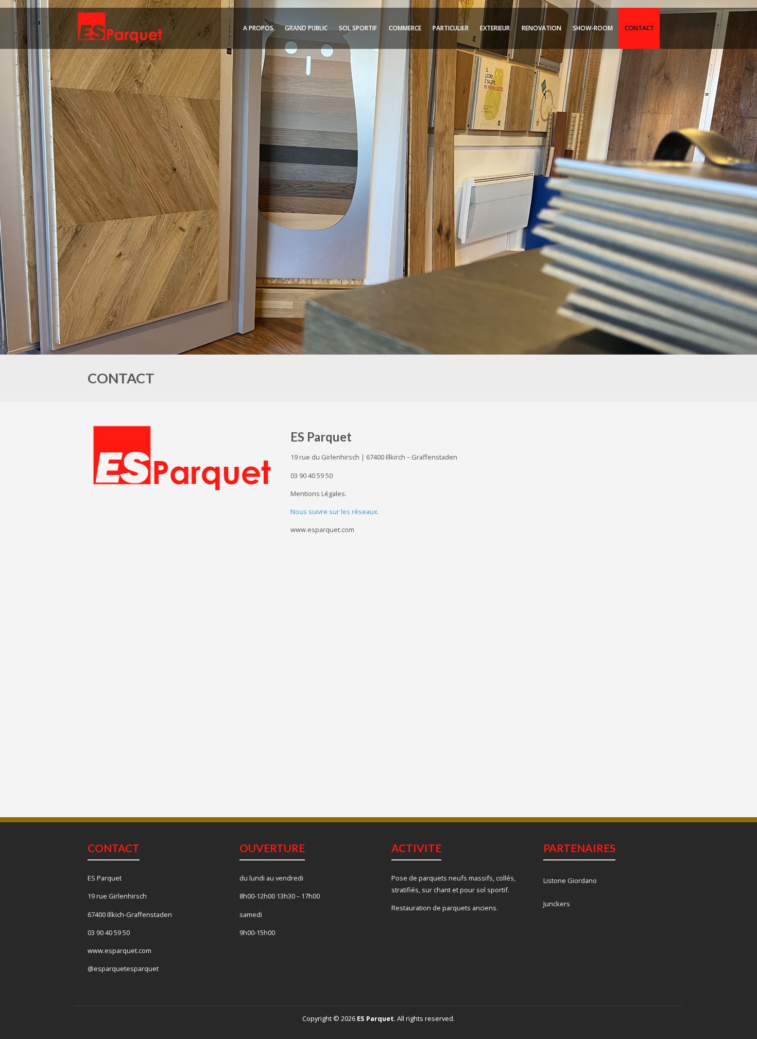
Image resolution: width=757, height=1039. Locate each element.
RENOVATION (541, 28)
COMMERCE (405, 28)
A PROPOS (258, 28)
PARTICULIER (451, 28)
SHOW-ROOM (593, 28)
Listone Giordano (570, 880)
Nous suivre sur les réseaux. (334, 511)
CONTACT (639, 28)
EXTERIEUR (495, 28)
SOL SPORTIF (358, 28)
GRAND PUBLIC (306, 28)
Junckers (556, 903)
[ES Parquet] (120, 27)
